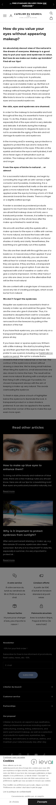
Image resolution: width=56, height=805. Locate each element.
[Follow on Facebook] (11, 754)
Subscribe (28, 675)
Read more (9, 491)
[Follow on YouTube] (36, 754)
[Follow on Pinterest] (28, 754)
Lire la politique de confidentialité (17, 792)
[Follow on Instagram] (19, 754)
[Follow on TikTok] (44, 754)
